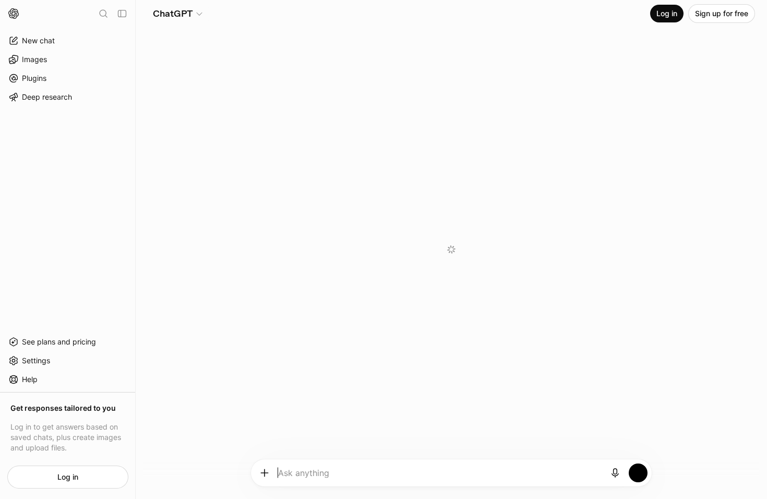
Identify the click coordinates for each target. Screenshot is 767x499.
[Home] (13, 13)
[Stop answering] (638, 473)
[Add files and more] (264, 473)
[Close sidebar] (122, 13)
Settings (36, 360)
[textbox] (440, 477)
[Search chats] (103, 13)
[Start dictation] (615, 473)
